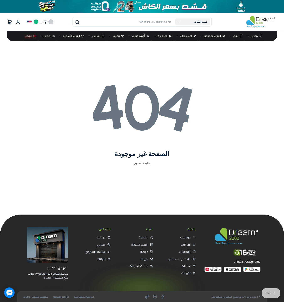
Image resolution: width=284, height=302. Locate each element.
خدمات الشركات (139, 266)
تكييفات (186, 273)
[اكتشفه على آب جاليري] (213, 271)
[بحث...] (77, 22)
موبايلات (185, 237)
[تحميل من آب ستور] (232, 271)
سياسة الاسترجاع (95, 251)
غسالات (186, 266)
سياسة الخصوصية (84, 297)
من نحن (101, 237)
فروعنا (144, 259)
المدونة (143, 237)
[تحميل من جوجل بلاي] (252, 271)
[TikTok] (147, 296)
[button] (192, 21)
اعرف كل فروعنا (53, 287)
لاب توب (186, 244)
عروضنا (144, 251)
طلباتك (102, 259)
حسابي (101, 244)
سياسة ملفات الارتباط (35, 297)
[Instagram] (155, 296)
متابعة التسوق (142, 163)
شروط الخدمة (61, 297)
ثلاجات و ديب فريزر (180, 259)
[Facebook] (162, 296)
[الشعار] (260, 22)
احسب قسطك (139, 244)
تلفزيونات (185, 251)
